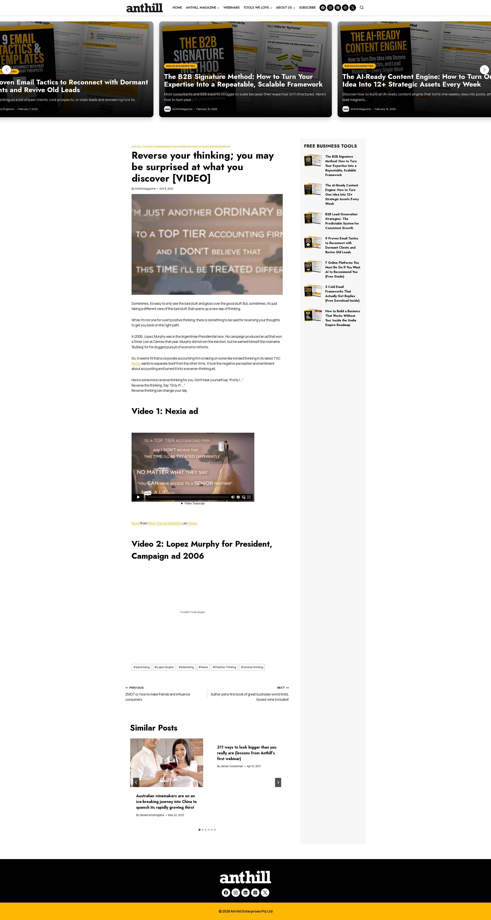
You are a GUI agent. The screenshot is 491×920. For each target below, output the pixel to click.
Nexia (136, 363)
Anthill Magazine (145, 188)
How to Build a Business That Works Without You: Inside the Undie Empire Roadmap (342, 318)
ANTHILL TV (139, 146)
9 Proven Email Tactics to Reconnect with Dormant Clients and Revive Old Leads (341, 245)
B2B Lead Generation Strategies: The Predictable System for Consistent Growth (342, 221)
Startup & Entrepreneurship (210, 146)
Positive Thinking (224, 667)
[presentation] (166, 762)
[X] (265, 892)
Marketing (186, 667)
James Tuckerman (232, 766)
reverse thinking (252, 667)
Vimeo (192, 523)
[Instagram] (330, 7)
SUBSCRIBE (307, 7)
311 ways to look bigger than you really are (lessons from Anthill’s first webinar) (246, 753)
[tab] (199, 830)
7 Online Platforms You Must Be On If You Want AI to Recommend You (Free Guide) (342, 270)
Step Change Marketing (165, 523)
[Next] (278, 782)
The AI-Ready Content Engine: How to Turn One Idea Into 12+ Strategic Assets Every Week (342, 194)
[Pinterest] (345, 7)
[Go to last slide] (136, 782)
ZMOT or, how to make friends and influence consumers (157, 694)
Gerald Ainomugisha (152, 815)
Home (177, 7)
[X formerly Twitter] (352, 7)
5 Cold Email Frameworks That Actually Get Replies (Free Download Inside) (342, 294)
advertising (141, 667)
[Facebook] (323, 7)
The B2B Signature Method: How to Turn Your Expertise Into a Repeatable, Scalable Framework (341, 165)
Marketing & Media (175, 146)
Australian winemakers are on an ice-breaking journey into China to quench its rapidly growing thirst (166, 801)
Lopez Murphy (164, 667)
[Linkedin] (337, 7)
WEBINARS (231, 7)
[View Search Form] (362, 7)
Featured (154, 146)
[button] (6, 69)
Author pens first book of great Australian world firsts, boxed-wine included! (250, 694)
